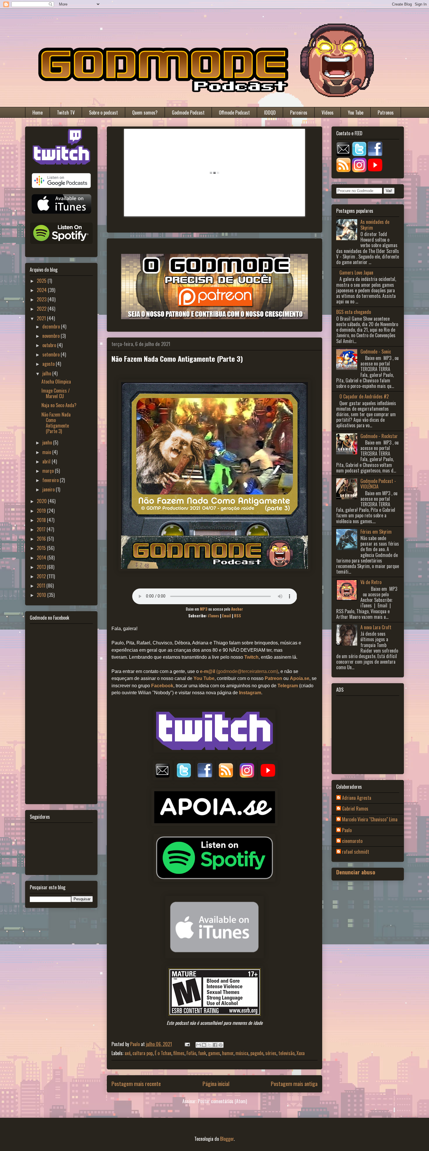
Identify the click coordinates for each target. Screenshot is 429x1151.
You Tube (355, 112)
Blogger (227, 1138)
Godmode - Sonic (375, 351)
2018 (42, 519)
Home (37, 112)
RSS (237, 615)
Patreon (273, 678)
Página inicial (216, 1083)
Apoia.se (299, 678)
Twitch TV (66, 112)
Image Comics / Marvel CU (55, 393)
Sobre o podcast (103, 112)
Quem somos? (145, 112)
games (214, 1053)
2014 (42, 557)
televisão (286, 1053)
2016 (42, 538)
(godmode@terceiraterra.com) (239, 671)
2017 (42, 529)
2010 (42, 594)
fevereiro (51, 480)
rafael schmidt (355, 852)
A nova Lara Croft (375, 627)
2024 (42, 290)
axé (127, 1053)
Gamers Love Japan (356, 272)
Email (226, 615)
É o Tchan (163, 1053)
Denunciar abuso (355, 872)
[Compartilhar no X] (209, 1045)
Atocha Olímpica (56, 381)
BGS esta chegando (353, 311)
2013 (42, 566)
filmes (178, 1053)
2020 (42, 501)
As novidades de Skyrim (374, 224)
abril (47, 461)
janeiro (49, 489)
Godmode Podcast (188, 112)
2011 (41, 585)
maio (47, 452)
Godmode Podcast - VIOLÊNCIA (378, 483)
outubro (49, 345)
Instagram (250, 692)
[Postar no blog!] (204, 1045)
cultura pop (142, 1053)
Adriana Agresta (356, 798)
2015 (42, 547)
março (48, 470)
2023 (42, 299)
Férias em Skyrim (376, 531)
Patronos (386, 112)
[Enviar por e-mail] (198, 1045)
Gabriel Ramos (355, 809)
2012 (42, 576)
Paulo (347, 830)
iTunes (213, 615)
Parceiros (298, 112)
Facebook (162, 685)
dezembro (51, 326)
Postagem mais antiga (294, 1083)
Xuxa (301, 1053)
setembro (51, 354)
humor (227, 1053)
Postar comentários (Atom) (222, 1101)
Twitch (251, 657)
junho (47, 442)
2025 (42, 280)
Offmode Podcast (234, 112)
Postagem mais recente (136, 1083)
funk (202, 1053)
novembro (51, 335)
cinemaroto (352, 841)
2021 (42, 318)
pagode (256, 1053)
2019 (42, 510)
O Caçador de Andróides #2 (364, 396)
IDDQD (270, 112)
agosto (49, 363)
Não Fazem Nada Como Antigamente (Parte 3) (56, 423)
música (242, 1053)
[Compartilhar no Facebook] (215, 1045)
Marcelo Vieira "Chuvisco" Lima (369, 820)
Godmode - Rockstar (379, 436)
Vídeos (328, 112)
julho (47, 373)
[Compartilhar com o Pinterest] (221, 1045)
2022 (42, 308)
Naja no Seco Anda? (58, 405)
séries (270, 1053)
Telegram (288, 685)
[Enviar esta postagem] (186, 1044)
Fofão (191, 1053)
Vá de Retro (370, 582)
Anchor (237, 609)
